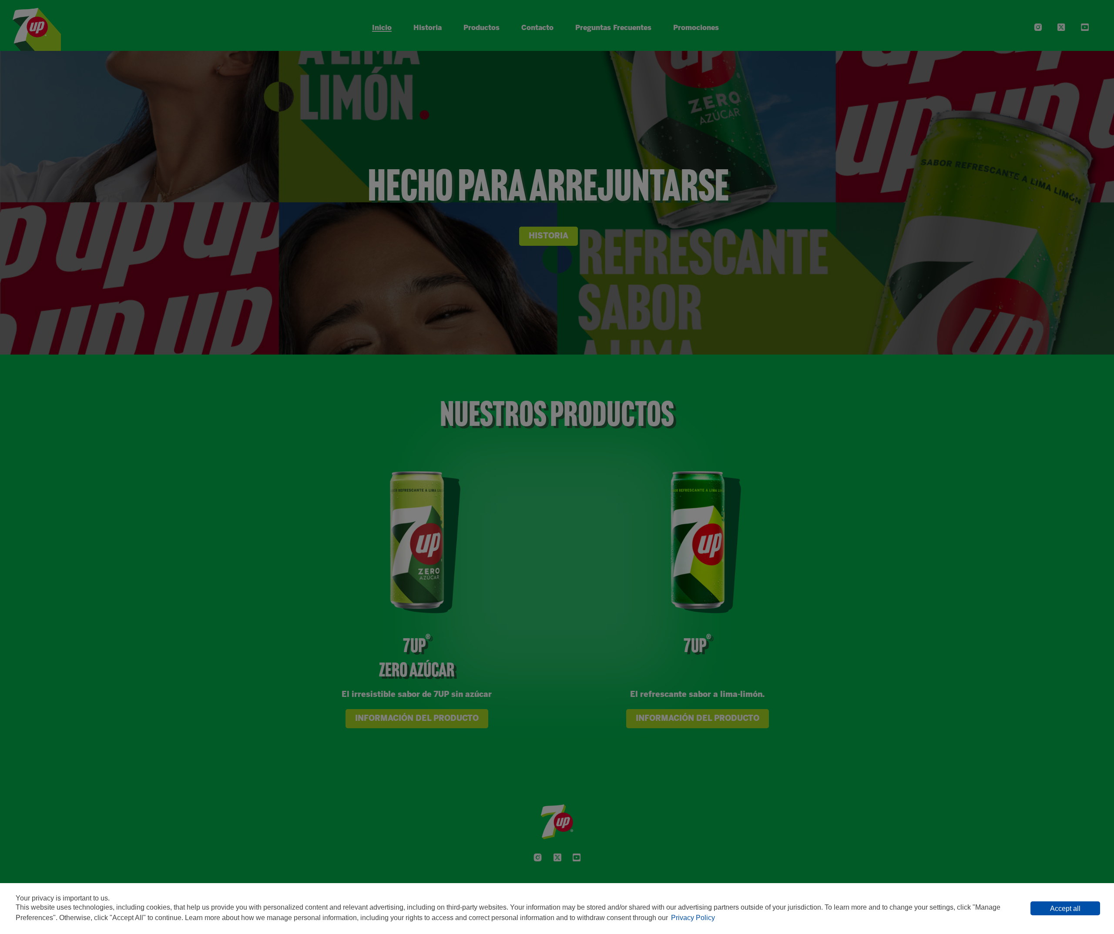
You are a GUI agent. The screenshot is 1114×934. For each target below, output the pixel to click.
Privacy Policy (693, 917)
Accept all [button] (1065, 908)
